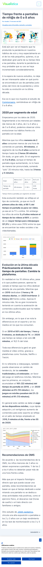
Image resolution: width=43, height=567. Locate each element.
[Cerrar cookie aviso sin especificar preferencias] (40, 540)
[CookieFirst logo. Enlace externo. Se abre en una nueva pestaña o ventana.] (2, 543)
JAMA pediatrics (25, 512)
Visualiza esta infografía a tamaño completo (17, 25)
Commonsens (8, 102)
